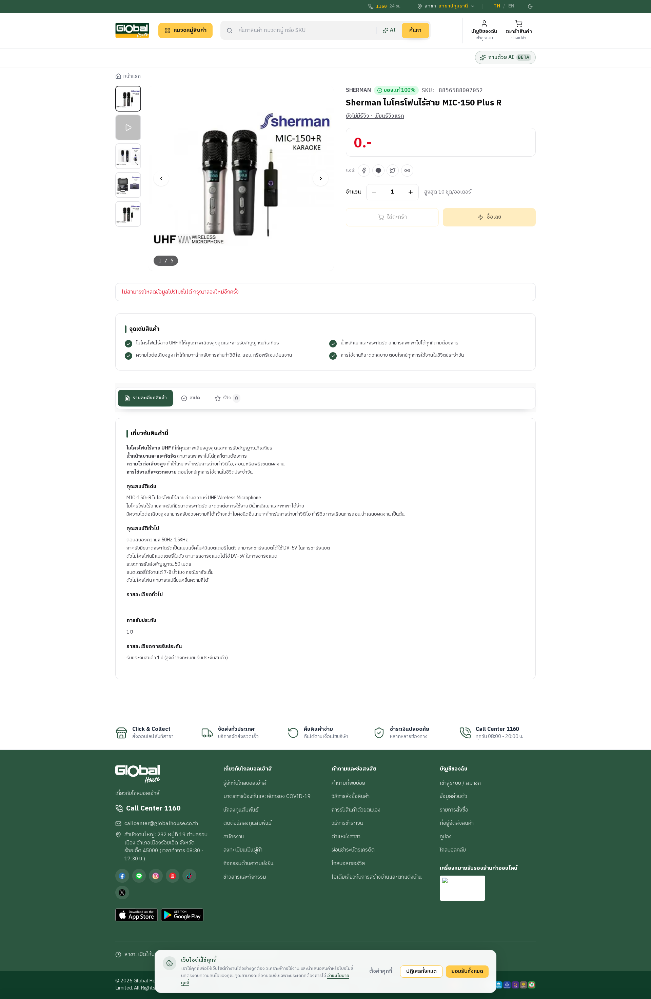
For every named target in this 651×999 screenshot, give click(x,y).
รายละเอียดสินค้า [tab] (150, 398)
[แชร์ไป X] (393, 170)
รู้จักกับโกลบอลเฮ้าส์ (244, 783)
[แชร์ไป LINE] (378, 170)
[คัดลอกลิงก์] (407, 170)
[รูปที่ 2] (128, 127)
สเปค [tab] (195, 398)
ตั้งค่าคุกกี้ (380, 971)
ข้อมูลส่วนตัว (453, 796)
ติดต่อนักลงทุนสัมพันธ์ (247, 823)
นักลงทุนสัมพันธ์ (240, 809)
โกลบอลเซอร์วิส (348, 863)
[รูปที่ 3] (128, 156)
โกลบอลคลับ (453, 849)
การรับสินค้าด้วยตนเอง (356, 809)
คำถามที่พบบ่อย (348, 783)
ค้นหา (415, 30)
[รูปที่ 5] (128, 214)
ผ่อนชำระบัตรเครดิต (353, 849)
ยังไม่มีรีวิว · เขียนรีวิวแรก (375, 116)
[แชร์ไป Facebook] (364, 170)
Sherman (358, 90)
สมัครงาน (233, 836)
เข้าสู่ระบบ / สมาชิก (460, 783)
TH (496, 6)
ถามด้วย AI (508, 57)
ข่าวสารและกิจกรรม (244, 877)
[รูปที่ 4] (128, 185)
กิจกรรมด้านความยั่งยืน (248, 863)
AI (393, 30)
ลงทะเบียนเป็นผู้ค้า (242, 849)
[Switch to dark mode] (530, 6)
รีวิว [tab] (230, 398)
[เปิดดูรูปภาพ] (241, 178)
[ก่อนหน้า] (161, 178)
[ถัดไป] (320, 178)
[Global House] (132, 30)
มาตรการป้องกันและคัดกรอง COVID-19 (267, 796)
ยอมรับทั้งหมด (467, 971)
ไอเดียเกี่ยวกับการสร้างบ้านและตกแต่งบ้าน (377, 877)
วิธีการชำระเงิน (347, 823)
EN (511, 6)
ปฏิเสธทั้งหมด (421, 971)
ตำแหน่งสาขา (346, 836)
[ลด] (374, 192)
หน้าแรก (132, 77)
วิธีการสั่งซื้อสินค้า (351, 796)
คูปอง (446, 836)
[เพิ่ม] (410, 192)
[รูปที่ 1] (128, 99)
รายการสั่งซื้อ (454, 809)
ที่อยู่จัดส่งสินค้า (457, 823)
